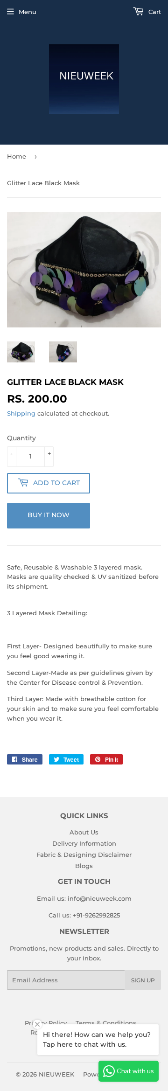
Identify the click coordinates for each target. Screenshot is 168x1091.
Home (16, 156)
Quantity (21, 438)
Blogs (84, 865)
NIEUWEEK (56, 1074)
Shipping (21, 413)
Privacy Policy (46, 1023)
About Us (84, 832)
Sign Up (143, 980)
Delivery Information (84, 843)
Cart (154, 11)
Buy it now (49, 515)
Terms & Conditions (106, 1023)
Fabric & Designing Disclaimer (84, 854)
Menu (27, 11)
